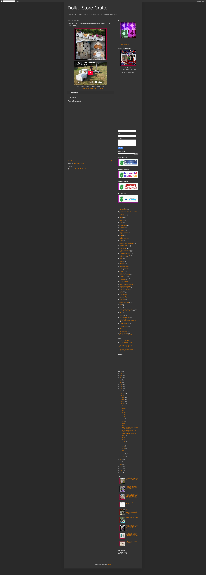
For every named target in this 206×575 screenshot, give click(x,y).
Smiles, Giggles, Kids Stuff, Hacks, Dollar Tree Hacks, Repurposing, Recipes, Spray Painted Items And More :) (132, 497)
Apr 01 (123, 450)
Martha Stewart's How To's (125, 286)
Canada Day (122, 220)
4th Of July (121, 208)
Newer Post (70, 160)
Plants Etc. (121, 315)
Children (121, 228)
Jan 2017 (123, 456)
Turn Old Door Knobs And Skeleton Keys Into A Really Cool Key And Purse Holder (132, 534)
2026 (121, 373)
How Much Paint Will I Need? (125, 342)
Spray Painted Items (123, 323)
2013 (121, 464)
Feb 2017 (123, 454)
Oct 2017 (123, 395)
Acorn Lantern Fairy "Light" (132, 517)
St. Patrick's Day (122, 325)
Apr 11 (123, 435)
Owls (120, 304)
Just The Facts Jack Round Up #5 (129, 433)
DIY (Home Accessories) (124, 250)
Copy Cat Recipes (123, 237)
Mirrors (121, 291)
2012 (121, 466)
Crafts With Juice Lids (124, 242)
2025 (121, 375)
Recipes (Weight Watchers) (125, 319)
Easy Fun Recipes (123, 260)
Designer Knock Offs (123, 246)
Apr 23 (123, 414)
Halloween (121, 273)
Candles (121, 222)
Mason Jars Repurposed (124, 289)
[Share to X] (74, 92)
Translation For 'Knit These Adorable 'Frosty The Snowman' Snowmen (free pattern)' (128, 347)
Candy (120, 224)
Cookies (121, 235)
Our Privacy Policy (123, 43)
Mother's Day (122, 299)
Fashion (121, 261)
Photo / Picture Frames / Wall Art (126, 309)
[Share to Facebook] (76, 92)
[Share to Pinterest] (77, 92)
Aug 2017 (123, 399)
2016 (121, 459)
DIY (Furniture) (122, 248)
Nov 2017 (123, 393)
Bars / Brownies (122, 215)
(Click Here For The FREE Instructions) (90, 88)
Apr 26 (123, 412)
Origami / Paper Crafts (124, 302)
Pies (120, 312)
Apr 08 (123, 441)
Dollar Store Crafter (88, 7)
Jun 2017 (123, 403)
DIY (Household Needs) (124, 251)
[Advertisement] (90, 148)
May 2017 (123, 405)
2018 (121, 388)
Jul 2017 (123, 401)
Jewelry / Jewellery (123, 281)
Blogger (109, 564)
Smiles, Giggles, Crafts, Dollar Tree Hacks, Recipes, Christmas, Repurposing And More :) (132, 511)
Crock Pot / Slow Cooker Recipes (126, 243)
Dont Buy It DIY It (123, 256)
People (121, 305)
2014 (121, 463)
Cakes (120, 219)
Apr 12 (123, 425)
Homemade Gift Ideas (124, 278)
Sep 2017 (123, 397)
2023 (121, 379)
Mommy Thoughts (123, 294)
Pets (120, 307)
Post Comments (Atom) (79, 163)
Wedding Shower (123, 333)
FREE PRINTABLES (123, 266)
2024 (121, 377)
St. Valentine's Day (123, 326)
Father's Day (122, 263)
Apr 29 (123, 408)
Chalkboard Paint (123, 225)
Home (90, 160)
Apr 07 (123, 443)
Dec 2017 (123, 392)
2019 (121, 386)
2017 (121, 390)
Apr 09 (123, 439)
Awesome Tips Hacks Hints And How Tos (128, 211)
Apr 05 (123, 446)
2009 (121, 472)
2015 (121, 461)
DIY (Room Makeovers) (124, 255)
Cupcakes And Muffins (124, 245)
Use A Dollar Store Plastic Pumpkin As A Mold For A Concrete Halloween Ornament (131, 488)
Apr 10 (123, 437)
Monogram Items (123, 297)
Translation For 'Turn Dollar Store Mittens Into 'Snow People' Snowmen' (128, 345)
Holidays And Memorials (124, 274)
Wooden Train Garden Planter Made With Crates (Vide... (130, 428)
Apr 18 (123, 420)
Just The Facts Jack (123, 283)
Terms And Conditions (124, 44)
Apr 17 (123, 421)
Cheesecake (122, 227)
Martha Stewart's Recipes (125, 287)
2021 (121, 382)
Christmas (121, 230)
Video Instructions (123, 331)
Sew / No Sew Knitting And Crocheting (127, 320)
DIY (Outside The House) (124, 253)
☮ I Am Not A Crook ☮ (124, 340)
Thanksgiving (122, 328)
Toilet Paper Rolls (123, 330)
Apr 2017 (123, 407)
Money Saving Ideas (123, 296)
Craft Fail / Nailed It (123, 238)
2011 (121, 468)
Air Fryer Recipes (123, 209)
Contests (121, 233)
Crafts (120, 240)
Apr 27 (123, 410)
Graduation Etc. (122, 271)
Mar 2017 (123, 453)
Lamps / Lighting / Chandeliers (126, 284)
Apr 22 (123, 416)
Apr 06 (123, 445)
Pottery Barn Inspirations (124, 317)
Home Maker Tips (123, 276)
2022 (121, 380)
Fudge (120, 269)
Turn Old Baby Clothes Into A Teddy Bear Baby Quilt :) (132, 479)
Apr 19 (123, 418)
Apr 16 (123, 423)
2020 (121, 384)
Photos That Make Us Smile (125, 310)
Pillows (121, 314)
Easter (120, 258)
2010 (121, 470)
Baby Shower (122, 214)
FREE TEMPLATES (123, 268)
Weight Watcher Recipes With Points (127, 334)
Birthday (121, 217)
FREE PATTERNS (123, 265)
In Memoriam (122, 279)
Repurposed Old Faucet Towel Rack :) (131, 542)
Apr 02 (123, 448)
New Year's (121, 301)
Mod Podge (122, 292)
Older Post (110, 160)
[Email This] (71, 92)
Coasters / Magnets (123, 232)
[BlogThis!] (73, 92)
